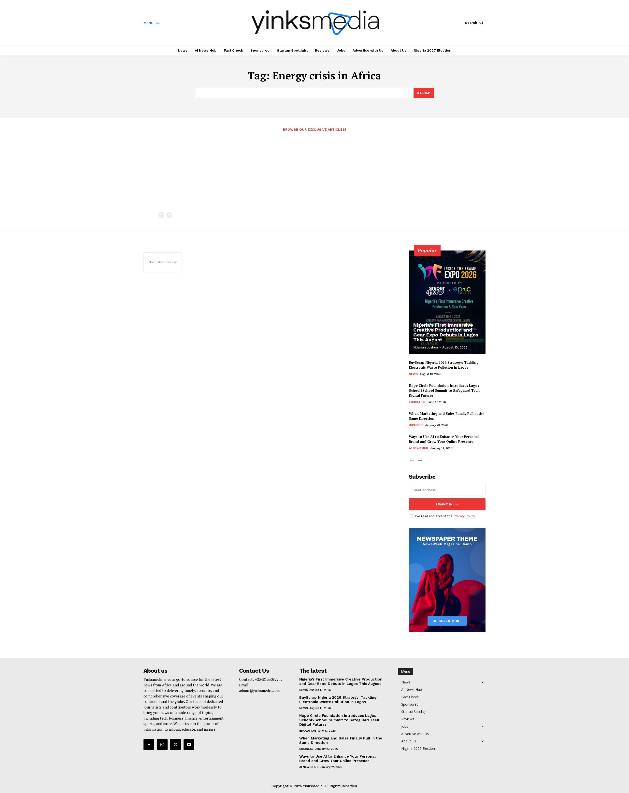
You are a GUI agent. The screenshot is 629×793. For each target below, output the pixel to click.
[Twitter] (175, 744)
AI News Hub (418, 448)
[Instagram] (162, 744)
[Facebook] (148, 744)
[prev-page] (161, 215)
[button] (475, 22)
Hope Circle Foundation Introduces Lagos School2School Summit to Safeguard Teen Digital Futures (444, 390)
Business (416, 425)
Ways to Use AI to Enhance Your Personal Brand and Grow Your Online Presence (444, 439)
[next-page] (420, 461)
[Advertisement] (314, 175)
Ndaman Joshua (425, 347)
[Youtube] (189, 744)
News (413, 374)
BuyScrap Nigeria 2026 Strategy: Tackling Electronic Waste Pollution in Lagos (444, 365)
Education (417, 402)
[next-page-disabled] (169, 215)
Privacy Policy (464, 516)
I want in (444, 504)
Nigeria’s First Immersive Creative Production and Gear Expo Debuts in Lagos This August (445, 332)
